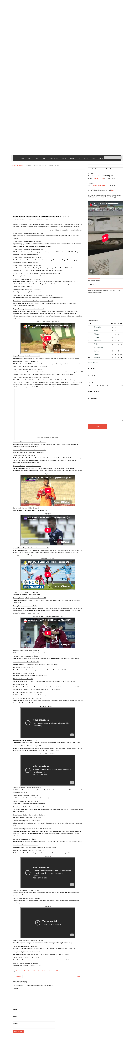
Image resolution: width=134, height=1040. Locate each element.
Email (15, 1016)
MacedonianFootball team (23, 220)
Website (15, 1024)
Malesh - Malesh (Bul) (99, 185)
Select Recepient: (93, 383)
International (21, 165)
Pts (112, 324)
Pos (89, 324)
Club (91, 324)
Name (15, 1009)
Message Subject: (93, 391)
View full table (93, 363)
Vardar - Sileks (97, 176)
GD (121, 324)
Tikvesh (96, 334)
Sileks (96, 330)
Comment (16, 988)
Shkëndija (97, 327)
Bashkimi (97, 357)
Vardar (96, 351)
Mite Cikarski (47, 971)
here (112, 190)
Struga (96, 337)
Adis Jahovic (19, 971)
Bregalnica (97, 340)
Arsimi (96, 344)
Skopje (96, 354)
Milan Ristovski (38, 971)
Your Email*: (91, 376)
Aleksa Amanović (29, 971)
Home (13, 165)
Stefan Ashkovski (57, 971)
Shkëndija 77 (98, 347)
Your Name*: (91, 368)
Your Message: (92, 399)
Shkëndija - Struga (98, 178)
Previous (18, 977)
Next (78, 977)
